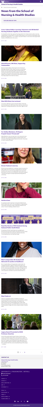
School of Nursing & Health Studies (12, 4)
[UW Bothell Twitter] (24, 401)
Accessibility (4, 387)
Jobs (2, 384)
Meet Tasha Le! (6, 296)
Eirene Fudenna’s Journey (9, 165)
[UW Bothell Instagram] (15, 401)
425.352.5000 (5, 375)
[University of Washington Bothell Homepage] (21, 371)
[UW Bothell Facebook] (21, 401)
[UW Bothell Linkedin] (18, 401)
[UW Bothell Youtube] (27, 401)
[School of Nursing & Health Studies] (1, 7)
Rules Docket (4, 392)
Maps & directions (5, 382)
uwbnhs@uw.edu (4, 361)
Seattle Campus (4, 396)
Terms (2, 394)
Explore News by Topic (10, 20)
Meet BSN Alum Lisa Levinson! (11, 101)
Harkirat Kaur (5, 200)
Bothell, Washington (7, 373)
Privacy (3, 390)
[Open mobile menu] (40, 1)
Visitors (3, 380)
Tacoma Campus (4, 398)
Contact (3, 378)
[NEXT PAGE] (41, 352)
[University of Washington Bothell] (5, 2)
